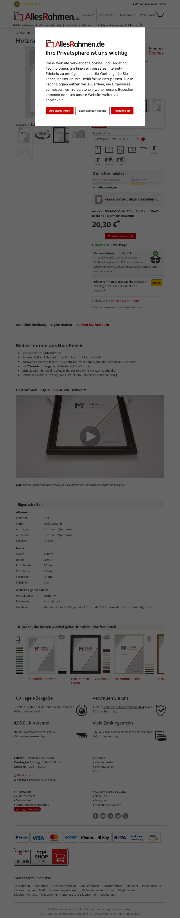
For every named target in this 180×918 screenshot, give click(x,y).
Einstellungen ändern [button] (92, 110)
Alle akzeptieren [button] (59, 110)
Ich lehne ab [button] (122, 110)
